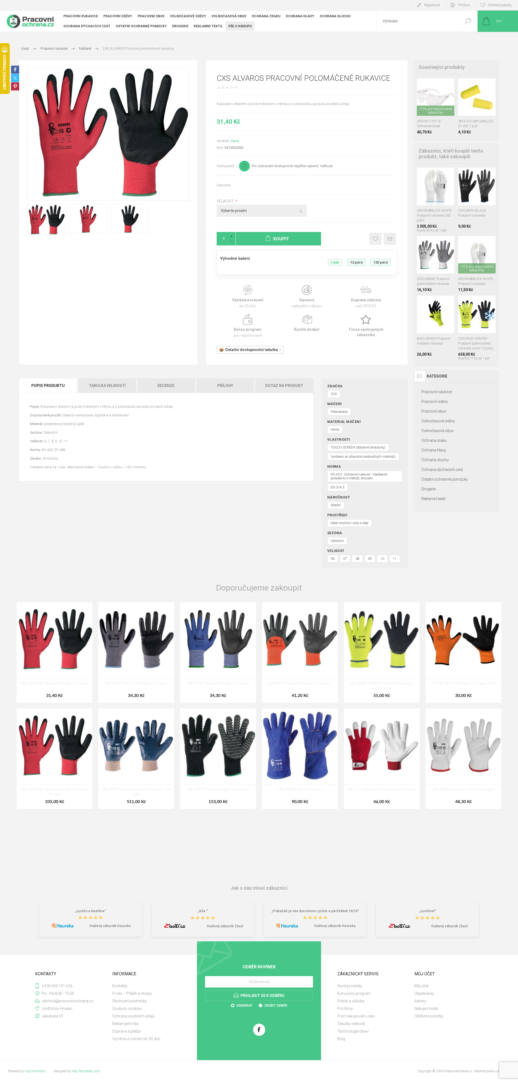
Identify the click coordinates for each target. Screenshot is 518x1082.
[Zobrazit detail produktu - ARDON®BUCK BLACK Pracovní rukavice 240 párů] (429, 175)
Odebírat (244, 1005)
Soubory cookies (127, 1008)
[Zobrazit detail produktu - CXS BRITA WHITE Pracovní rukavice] (477, 175)
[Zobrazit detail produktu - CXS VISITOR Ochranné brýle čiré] (436, 85)
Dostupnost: (226, 166)
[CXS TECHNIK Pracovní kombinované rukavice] (382, 758)
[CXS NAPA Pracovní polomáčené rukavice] (136, 652)
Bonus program (247, 326)
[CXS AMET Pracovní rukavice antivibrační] (218, 758)
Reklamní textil (433, 499)
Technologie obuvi (353, 1031)
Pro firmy (345, 1008)
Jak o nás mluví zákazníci (259, 888)
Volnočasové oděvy (438, 421)
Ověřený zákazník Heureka (110, 926)
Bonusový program (354, 993)
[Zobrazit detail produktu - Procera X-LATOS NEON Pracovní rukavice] (429, 303)
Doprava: (224, 185)
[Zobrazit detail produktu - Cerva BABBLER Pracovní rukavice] (436, 243)
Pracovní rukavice (436, 392)
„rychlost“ (427, 911)
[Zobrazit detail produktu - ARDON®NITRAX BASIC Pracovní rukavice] (423, 243)
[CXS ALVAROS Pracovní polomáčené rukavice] (54, 652)
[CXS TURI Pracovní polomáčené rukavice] (218, 652)
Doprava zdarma (366, 297)
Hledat (467, 21)
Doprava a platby (126, 1031)
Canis (234, 141)
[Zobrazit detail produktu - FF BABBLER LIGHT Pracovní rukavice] (448, 243)
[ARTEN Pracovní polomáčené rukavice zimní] (463, 652)
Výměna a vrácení (247, 297)
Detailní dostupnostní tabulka (251, 350)
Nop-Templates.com (86, 1071)
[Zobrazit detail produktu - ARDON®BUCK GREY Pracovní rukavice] (471, 243)
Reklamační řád (125, 1024)
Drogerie (428, 489)
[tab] (48, 385)
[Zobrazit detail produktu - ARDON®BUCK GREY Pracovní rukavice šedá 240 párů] (441, 175)
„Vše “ (203, 911)
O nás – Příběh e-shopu (132, 993)
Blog (341, 1039)
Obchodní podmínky (129, 1001)
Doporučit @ (390, 239)
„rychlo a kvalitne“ (90, 911)
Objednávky (424, 993)
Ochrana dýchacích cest (442, 469)
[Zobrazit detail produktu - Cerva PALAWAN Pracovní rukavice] (441, 303)
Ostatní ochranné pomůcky (444, 479)
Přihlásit (464, 5)
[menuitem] (148, 986)
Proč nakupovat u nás (355, 1016)
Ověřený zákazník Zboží (225, 926)
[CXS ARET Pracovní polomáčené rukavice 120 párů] (136, 758)
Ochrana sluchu (435, 460)
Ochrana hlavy (433, 450)
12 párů (356, 262)
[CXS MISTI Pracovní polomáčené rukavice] (300, 652)
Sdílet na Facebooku (15, 70)
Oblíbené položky (428, 1016)
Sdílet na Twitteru (15, 78)
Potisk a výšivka (350, 1001)
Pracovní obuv (433, 411)
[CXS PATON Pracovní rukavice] (300, 758)
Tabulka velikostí (107, 385)
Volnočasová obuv (437, 431)
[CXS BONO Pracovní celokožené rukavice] (463, 758)
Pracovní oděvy (434, 401)
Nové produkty (349, 986)
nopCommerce (35, 1071)
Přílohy (225, 385)
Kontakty (119, 986)
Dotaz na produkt (284, 385)
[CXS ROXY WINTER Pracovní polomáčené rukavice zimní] (382, 652)
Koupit (430, 102)
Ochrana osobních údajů (133, 1016)
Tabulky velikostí (351, 1024)
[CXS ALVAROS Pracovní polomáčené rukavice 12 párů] (54, 758)
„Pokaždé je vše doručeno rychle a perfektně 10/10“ (315, 911)
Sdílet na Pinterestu (15, 86)
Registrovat (432, 5)
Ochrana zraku (434, 440)
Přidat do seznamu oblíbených (437, 102)
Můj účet (421, 986)
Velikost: (226, 201)
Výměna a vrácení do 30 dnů (136, 1039)
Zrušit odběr (275, 1005)
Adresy (420, 1001)
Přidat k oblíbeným (375, 239)
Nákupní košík (426, 1008)
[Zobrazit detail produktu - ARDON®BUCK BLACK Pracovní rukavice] (483, 243)
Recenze (166, 385)
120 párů (380, 262)
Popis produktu (48, 385)
